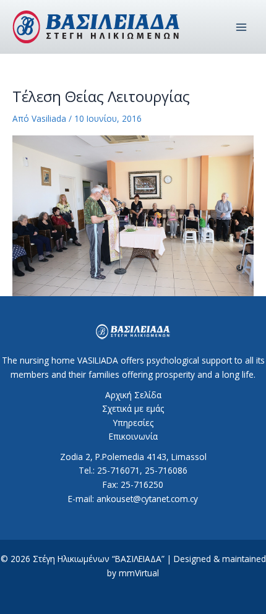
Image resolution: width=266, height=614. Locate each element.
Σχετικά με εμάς (133, 408)
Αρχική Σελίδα (133, 395)
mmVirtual (139, 573)
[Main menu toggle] (241, 27)
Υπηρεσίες (133, 423)
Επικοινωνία (133, 436)
